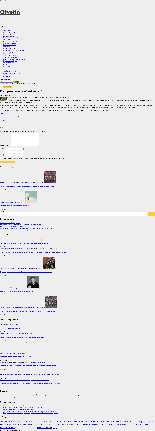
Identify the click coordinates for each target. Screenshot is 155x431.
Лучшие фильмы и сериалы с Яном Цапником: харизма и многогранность (21, 268)
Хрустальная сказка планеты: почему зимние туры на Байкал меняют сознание (26, 228)
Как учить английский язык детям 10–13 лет (15, 226)
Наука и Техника (8, 54)
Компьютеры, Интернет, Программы (15, 50)
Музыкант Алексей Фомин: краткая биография (13, 288)
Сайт (1, 155)
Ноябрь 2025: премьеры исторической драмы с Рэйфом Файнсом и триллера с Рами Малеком (27, 249)
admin (2, 96)
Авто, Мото (6, 31)
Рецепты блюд (8, 66)
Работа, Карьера (8, 63)
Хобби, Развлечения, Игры (12, 73)
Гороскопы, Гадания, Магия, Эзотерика (16, 38)
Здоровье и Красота (9, 43)
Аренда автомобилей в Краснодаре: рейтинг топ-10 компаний (20, 225)
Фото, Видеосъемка (9, 71)
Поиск (2, 211)
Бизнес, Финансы (9, 32)
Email (2, 152)
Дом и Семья (7, 39)
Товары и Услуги (8, 70)
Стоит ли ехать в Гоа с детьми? (10, 223)
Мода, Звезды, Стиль (10, 52)
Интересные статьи (9, 45)
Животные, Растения (10, 41)
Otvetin (10, 12)
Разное (5, 64)
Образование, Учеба (9, 55)
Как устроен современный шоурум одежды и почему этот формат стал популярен (27, 230)
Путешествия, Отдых (10, 61)
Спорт (5, 68)
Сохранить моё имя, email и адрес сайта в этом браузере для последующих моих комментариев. (34, 158)
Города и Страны (8, 36)
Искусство (6, 47)
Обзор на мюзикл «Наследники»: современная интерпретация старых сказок (22, 308)
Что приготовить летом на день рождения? (12, 202)
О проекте (6, 76)
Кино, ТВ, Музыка (9, 48)
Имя (2, 149)
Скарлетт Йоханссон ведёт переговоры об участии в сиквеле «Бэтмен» (20, 240)
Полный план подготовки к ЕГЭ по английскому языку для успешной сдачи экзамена (24, 380)
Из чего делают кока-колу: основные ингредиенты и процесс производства (22, 182)
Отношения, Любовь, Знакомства (14, 59)
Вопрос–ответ (7, 34)
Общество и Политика (10, 57)
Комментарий (5, 145)
